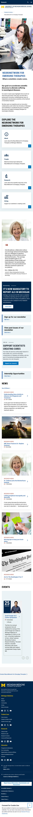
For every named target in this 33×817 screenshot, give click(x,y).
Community (4, 703)
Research (4, 729)
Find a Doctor (4, 717)
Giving (2, 705)
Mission (3, 700)
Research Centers (5, 735)
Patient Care (5, 714)
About (2, 698)
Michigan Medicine (7, 696)
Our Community (5, 750)
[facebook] (2, 711)
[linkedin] (8, 741)
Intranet (3, 756)
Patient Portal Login (6, 721)
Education (4, 745)
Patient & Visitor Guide (6, 719)
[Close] (29, 805)
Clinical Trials (4, 731)
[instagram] (5, 711)
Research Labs (4, 733)
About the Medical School (7, 754)
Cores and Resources (6, 738)
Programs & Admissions (7, 748)
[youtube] (10, 711)
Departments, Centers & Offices (8, 752)
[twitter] (8, 711)
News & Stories (4, 707)
